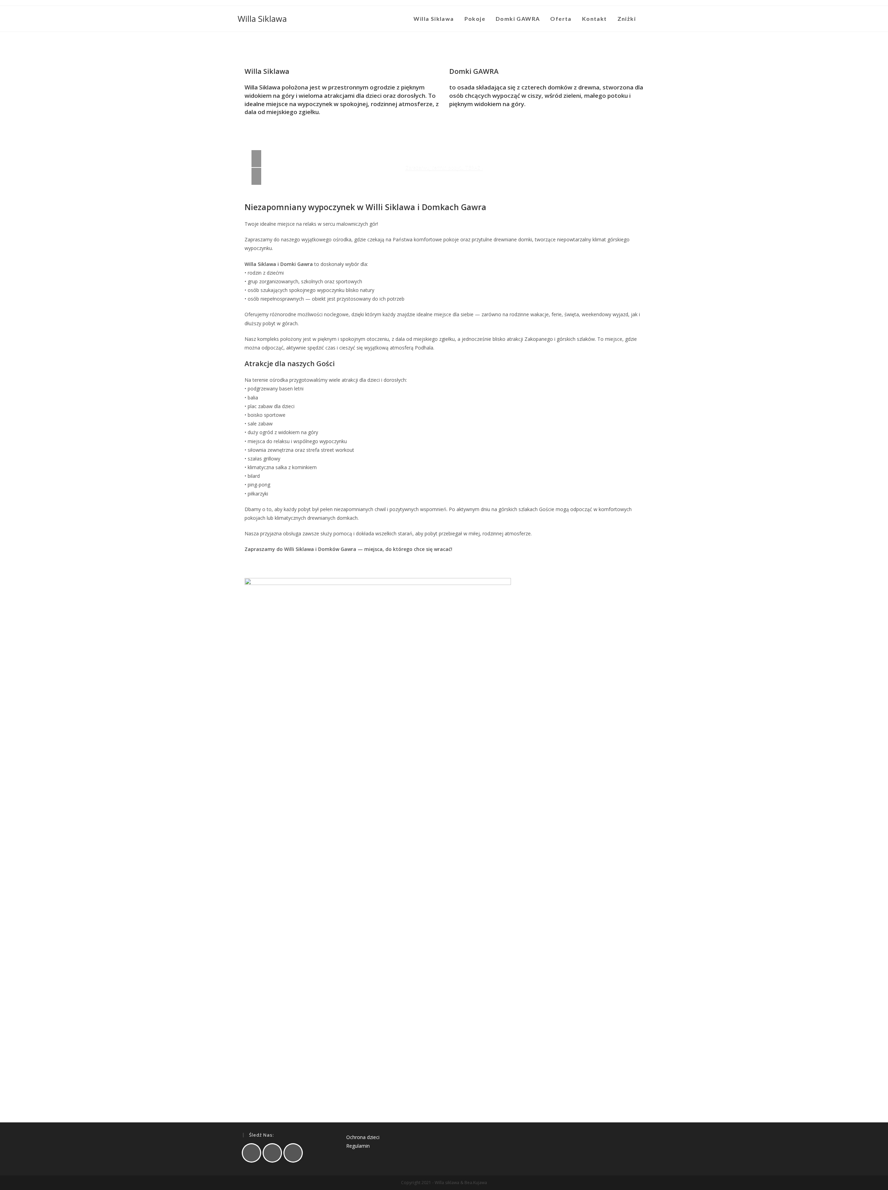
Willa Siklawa (262, 18)
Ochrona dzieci (362, 1137)
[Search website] (648, 19)
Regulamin (358, 1145)
